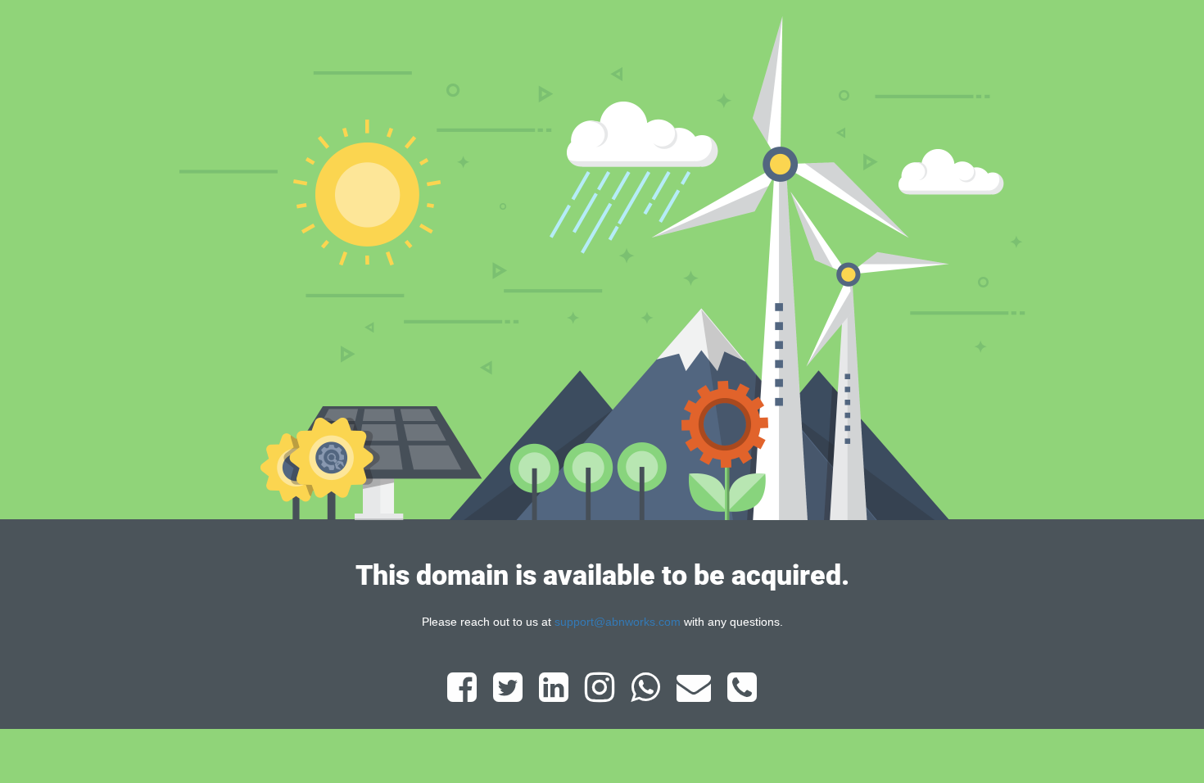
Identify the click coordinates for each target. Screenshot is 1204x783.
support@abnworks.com (617, 621)
